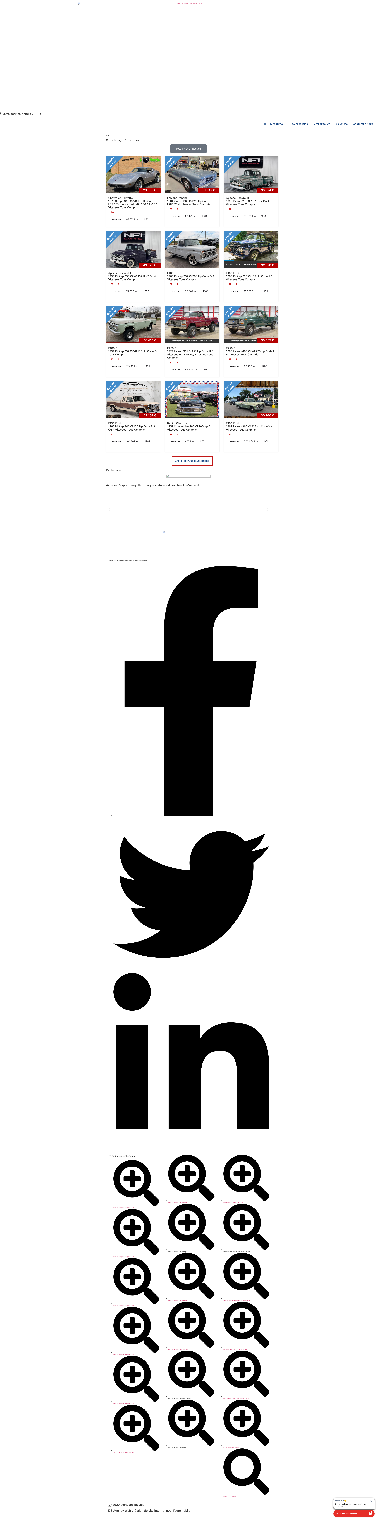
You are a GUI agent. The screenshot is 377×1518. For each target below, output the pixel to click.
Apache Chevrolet (237, 198)
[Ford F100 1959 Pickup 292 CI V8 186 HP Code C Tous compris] (133, 324)
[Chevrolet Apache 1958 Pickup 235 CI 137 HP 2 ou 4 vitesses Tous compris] (251, 174)
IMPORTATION (277, 124)
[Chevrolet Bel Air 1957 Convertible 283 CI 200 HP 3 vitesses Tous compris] (192, 399)
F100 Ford (173, 273)
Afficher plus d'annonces (192, 461)
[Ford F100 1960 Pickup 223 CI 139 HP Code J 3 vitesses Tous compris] (251, 249)
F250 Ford (173, 348)
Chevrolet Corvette (120, 198)
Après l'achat (322, 124)
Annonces (342, 124)
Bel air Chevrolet (178, 423)
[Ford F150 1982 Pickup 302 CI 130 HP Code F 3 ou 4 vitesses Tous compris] (133, 399)
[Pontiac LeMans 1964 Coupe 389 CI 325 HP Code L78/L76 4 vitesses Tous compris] (192, 174)
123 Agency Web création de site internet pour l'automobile (149, 1510)
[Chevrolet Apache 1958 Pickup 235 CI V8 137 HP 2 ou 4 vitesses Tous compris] (133, 249)
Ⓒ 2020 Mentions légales (126, 1505)
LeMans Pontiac (177, 198)
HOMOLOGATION (299, 124)
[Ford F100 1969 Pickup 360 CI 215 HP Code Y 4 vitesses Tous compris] (251, 399)
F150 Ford (114, 423)
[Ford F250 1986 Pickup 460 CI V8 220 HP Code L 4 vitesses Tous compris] (251, 324)
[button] (109, 509)
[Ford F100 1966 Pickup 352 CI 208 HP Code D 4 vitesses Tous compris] (192, 249)
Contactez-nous (363, 124)
